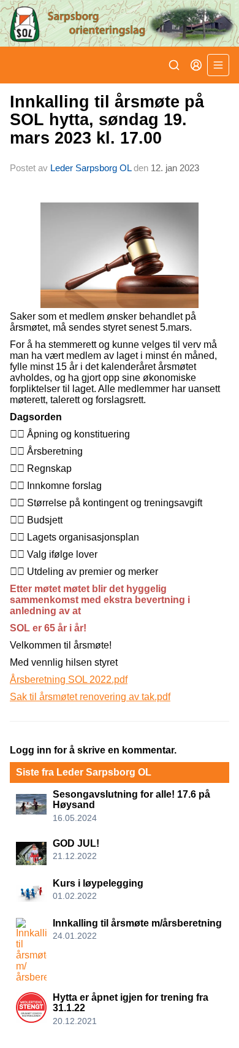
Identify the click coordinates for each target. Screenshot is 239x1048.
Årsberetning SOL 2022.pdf (68, 679)
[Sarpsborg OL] (119, 23)
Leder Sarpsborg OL (90, 168)
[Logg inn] (196, 65)
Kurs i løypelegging (98, 883)
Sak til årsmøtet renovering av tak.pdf (90, 697)
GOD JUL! (76, 843)
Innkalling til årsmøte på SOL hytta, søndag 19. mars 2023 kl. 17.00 (107, 120)
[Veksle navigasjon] (218, 65)
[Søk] (174, 65)
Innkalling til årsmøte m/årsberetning (137, 923)
